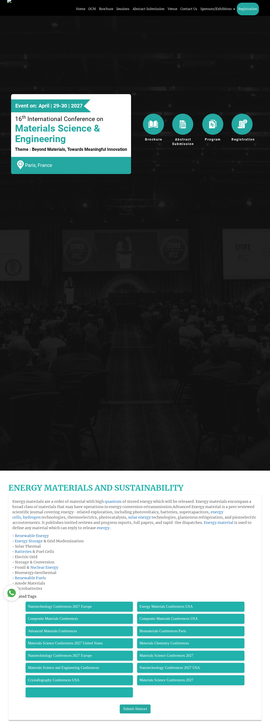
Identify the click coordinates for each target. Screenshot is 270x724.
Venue (172, 9)
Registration (247, 9)
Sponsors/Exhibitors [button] (216, 9)
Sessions (122, 9)
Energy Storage (29, 541)
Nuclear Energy (44, 567)
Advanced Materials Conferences (53, 631)
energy (103, 527)
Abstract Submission (149, 9)
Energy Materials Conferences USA (166, 607)
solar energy (139, 517)
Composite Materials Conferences (54, 619)
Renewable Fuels (30, 578)
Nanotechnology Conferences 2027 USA (170, 668)
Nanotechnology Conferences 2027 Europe (60, 607)
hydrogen (32, 517)
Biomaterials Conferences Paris (162, 631)
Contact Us (188, 9)
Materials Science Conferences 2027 (166, 656)
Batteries (23, 551)
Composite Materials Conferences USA (169, 619)
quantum (113, 501)
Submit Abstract (135, 709)
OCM (92, 9)
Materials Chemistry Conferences (164, 643)
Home (80, 9)
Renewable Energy (32, 535)
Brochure (106, 9)
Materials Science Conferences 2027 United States (66, 643)
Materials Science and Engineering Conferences (64, 668)
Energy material (218, 522)
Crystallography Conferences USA (54, 680)
